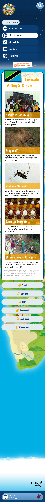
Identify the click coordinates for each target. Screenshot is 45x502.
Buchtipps (24, 318)
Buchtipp (12, 49)
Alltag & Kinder (15, 35)
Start (24, 285)
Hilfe (24, 302)
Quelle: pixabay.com (12, 272)
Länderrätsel (14, 56)
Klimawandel (24, 327)
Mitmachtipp (14, 42)
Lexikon (24, 293)
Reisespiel (24, 310)
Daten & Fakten (15, 28)
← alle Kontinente (10, 22)
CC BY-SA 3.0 (28, 270)
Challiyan (34, 272)
